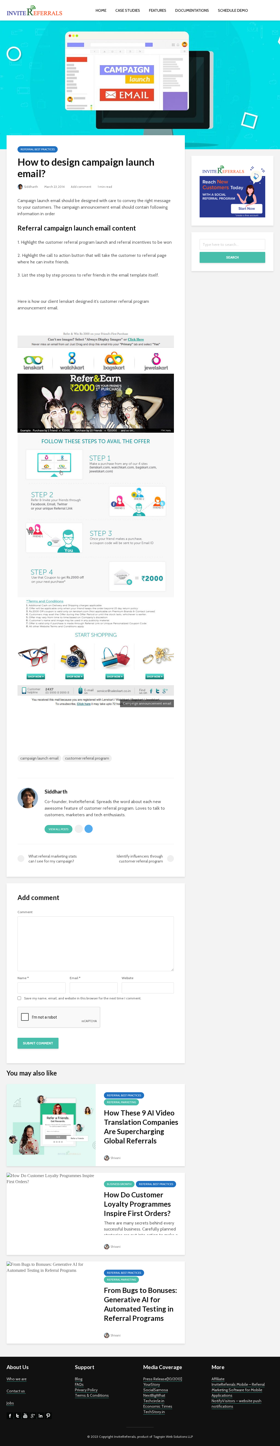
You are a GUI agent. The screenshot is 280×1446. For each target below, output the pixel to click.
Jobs (10, 1403)
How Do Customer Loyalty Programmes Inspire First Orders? (137, 1204)
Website (127, 978)
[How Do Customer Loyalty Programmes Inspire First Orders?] (51, 1178)
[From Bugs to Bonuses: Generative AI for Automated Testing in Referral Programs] (51, 1267)
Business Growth (119, 1184)
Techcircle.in (153, 1400)
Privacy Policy (86, 1389)
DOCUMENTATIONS (192, 10)
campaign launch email (39, 758)
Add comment (81, 187)
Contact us (16, 1390)
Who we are (17, 1378)
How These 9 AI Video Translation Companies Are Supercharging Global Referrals (141, 1126)
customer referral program (87, 758)
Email (75, 978)
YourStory (151, 1384)
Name (23, 978)
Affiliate (218, 1378)
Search (232, 257)
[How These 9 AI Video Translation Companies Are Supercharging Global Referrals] (51, 1124)
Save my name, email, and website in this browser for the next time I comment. (82, 998)
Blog (78, 1378)
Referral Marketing (121, 1102)
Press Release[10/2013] (162, 1378)
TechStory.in (154, 1411)
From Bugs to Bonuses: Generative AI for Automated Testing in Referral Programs (140, 1304)
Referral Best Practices (38, 149)
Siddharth (31, 187)
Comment (25, 912)
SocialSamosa (155, 1389)
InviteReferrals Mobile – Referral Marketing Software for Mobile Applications (238, 1390)
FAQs (79, 1384)
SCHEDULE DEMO (233, 10)
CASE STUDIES (127, 10)
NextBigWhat (154, 1395)
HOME (101, 10)
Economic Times (157, 1406)
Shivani (115, 1158)
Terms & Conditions (92, 1395)
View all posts (58, 829)
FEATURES (157, 10)
